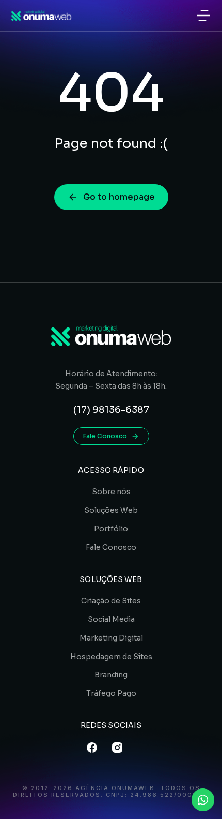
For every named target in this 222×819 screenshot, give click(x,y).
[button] (203, 15)
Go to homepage (119, 196)
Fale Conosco (105, 436)
